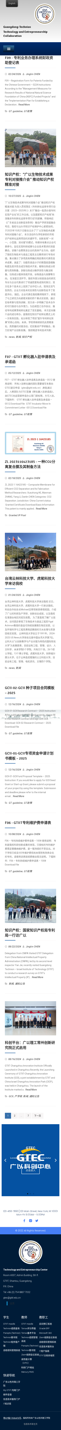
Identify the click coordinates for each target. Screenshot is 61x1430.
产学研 (18, 1096)
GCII (11, 1096)
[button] (8, 48)
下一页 (37, 1115)
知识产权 (27, 336)
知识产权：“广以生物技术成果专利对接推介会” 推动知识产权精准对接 (29, 179)
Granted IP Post (17, 515)
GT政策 (28, 111)
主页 (12, 1303)
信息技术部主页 (30, 1424)
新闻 (18, 336)
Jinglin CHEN (33, 74)
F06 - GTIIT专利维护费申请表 (28, 822)
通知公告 (20, 983)
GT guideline (16, 111)
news (12, 336)
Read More (24, 104)
